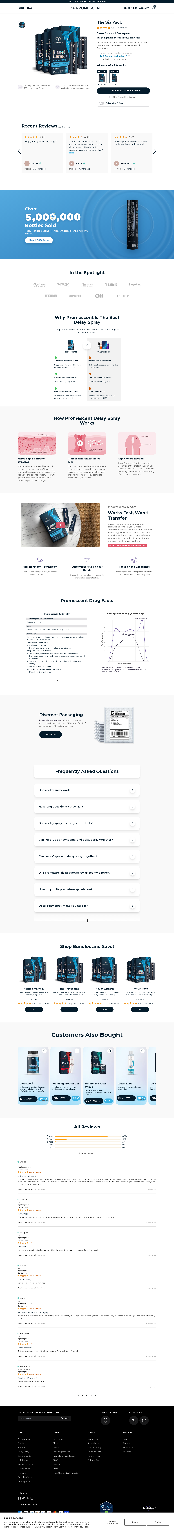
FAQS (55, 1460)
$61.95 (105, 999)
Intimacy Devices (26, 1464)
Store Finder (130, 8)
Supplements (24, 1456)
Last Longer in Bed (61, 1452)
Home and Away (34, 988)
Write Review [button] (87, 1153)
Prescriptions (24, 1481)
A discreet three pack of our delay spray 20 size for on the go (105, 993)
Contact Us (93, 1439)
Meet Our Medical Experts (65, 1473)
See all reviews (64, 127)
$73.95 (34, 999)
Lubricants (23, 1460)
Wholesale (128, 1447)
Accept (135, 1522)
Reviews (56, 1464)
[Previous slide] (19, 151)
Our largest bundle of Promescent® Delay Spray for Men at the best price (140, 993)
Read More (29, 153)
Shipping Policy (95, 1452)
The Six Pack (140, 988)
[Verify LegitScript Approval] (106, 1508)
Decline (158, 1522)
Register (127, 1443)
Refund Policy (94, 1447)
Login (125, 1439)
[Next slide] (154, 151)
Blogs (55, 1443)
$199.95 (140, 999)
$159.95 (69, 999)
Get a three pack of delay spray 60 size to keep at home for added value (69, 993)
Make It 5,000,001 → (39, 240)
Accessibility (93, 1443)
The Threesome (69, 988)
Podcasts (57, 1447)
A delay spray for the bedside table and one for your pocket (34, 993)
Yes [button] (39, 1189)
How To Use (58, 1439)
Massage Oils (24, 1469)
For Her (21, 1447)
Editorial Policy (95, 1460)
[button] (153, 8)
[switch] (101, 103)
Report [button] (43, 1189)
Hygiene (22, 1473)
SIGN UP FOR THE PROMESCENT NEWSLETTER (38, 1413)
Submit (65, 1418)
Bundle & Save (25, 1477)
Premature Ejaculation (64, 1456)
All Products (24, 1439)
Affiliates (127, 1452)
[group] (87, 1177)
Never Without (104, 988)
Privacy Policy (82, 1527)
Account (144, 8)
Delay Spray (23, 1452)
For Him (21, 1443)
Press (55, 1469)
